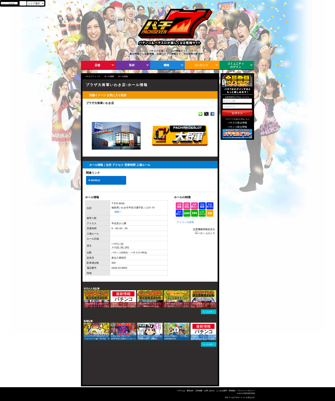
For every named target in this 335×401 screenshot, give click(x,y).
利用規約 (232, 390)
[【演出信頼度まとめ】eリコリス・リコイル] (192, 292)
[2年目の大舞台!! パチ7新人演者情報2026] (165, 324)
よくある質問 (221, 390)
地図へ (118, 211)
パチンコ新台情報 (237, 126)
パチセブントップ (92, 76)
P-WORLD (94, 180)
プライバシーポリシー (246, 390)
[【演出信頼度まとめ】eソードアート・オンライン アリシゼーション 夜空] (85, 292)
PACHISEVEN (249, 393)
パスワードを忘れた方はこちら (237, 119)
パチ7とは (181, 390)
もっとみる (208, 311)
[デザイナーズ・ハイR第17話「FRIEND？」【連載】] (138, 324)
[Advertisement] (99, 367)
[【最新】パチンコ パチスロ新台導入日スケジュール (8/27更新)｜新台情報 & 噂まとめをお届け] (111, 292)
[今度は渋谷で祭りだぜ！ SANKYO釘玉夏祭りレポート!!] (111, 324)
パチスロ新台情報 (237, 122)
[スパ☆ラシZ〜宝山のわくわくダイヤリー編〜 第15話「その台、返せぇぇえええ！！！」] (85, 324)
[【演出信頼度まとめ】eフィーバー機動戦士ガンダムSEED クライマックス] (138, 292)
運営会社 (190, 390)
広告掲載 (198, 390)
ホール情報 (109, 76)
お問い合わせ (209, 390)
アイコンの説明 (185, 222)
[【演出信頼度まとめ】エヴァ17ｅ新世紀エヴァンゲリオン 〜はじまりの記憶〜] (165, 292)
